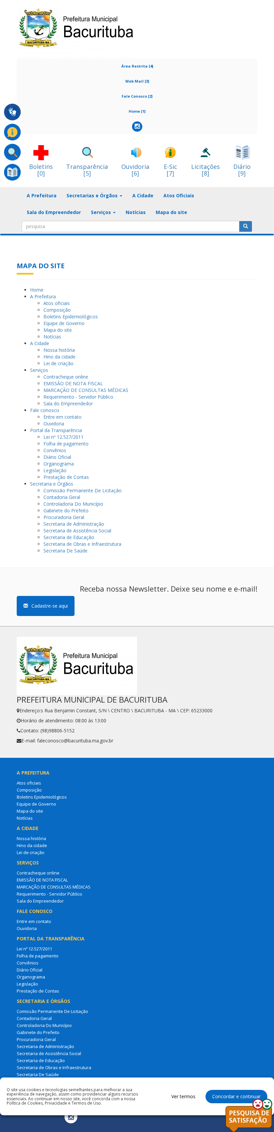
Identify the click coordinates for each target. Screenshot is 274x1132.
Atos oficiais (56, 303)
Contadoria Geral (61, 497)
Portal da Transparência (56, 430)
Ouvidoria (53, 423)
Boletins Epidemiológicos (70, 316)
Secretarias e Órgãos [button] (92, 195)
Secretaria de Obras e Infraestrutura (82, 544)
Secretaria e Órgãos (51, 484)
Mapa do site (171, 212)
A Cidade (142, 195)
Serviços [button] (101, 212)
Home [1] (137, 111)
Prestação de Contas (66, 477)
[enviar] (245, 226)
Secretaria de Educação (68, 537)
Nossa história (59, 350)
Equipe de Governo (64, 323)
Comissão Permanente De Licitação (82, 490)
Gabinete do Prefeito (66, 510)
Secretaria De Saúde (65, 550)
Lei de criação (58, 363)
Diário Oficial (57, 457)
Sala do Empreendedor (54, 212)
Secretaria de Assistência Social (77, 530)
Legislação (54, 470)
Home (36, 290)
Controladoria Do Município (73, 504)
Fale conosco (44, 410)
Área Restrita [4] (137, 66)
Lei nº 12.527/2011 (63, 437)
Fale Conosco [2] (137, 96)
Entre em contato (62, 417)
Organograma (58, 463)
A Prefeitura (41, 195)
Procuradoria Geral (63, 517)
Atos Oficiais (178, 195)
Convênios (54, 450)
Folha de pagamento (66, 443)
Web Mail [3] (137, 81)
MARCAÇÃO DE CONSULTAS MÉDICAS (85, 390)
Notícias (136, 212)
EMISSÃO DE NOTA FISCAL (73, 383)
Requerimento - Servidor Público (78, 397)
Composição (57, 310)
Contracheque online (65, 377)
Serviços (39, 370)
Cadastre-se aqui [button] (49, 606)
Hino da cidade (59, 356)
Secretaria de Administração (73, 524)
